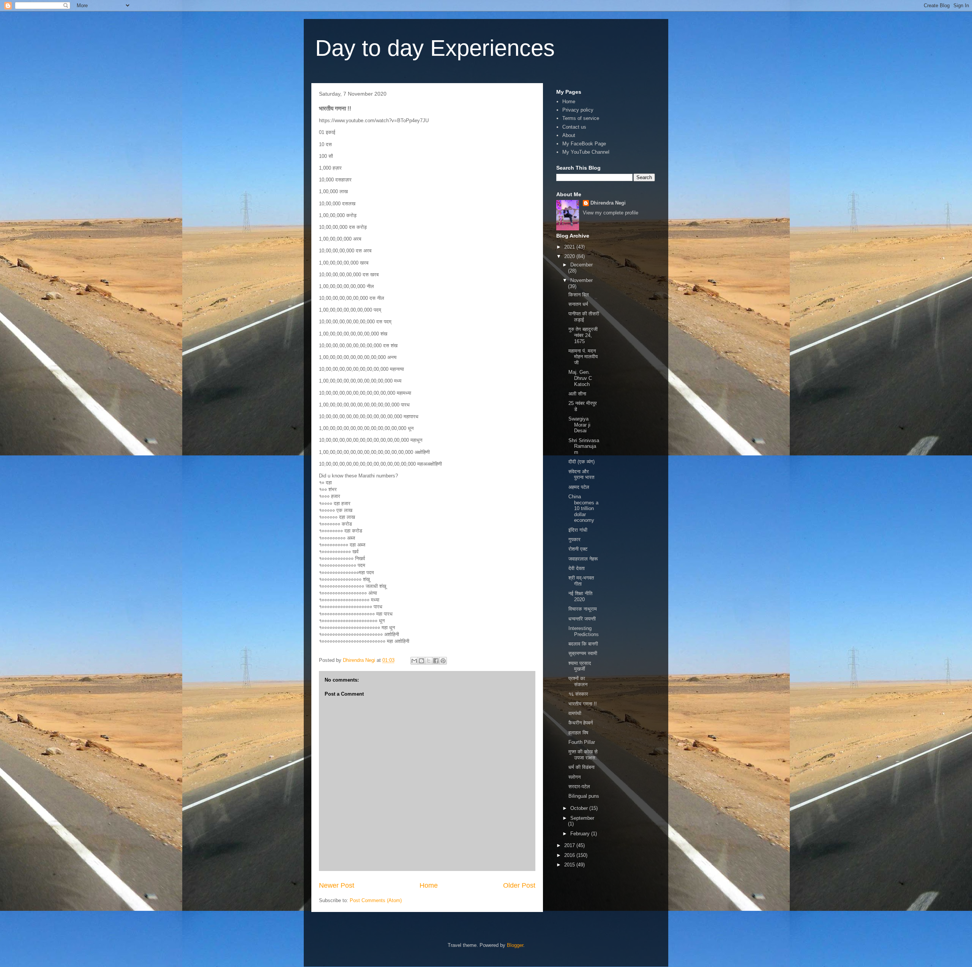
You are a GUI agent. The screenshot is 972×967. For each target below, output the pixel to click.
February (580, 833)
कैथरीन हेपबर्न (580, 723)
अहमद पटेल (578, 487)
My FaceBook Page (584, 143)
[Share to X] (428, 661)
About (568, 135)
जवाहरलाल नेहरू (583, 559)
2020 (570, 256)
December (581, 265)
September (582, 818)
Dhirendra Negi (608, 203)
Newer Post (336, 885)
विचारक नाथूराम (582, 609)
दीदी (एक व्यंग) (581, 462)
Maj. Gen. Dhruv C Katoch (580, 378)
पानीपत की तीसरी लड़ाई (583, 317)
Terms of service (580, 118)
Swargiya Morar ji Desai (579, 424)
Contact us (574, 127)
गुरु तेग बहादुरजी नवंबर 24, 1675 (583, 335)
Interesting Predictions (583, 631)
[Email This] (414, 661)
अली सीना (577, 394)
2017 (570, 845)
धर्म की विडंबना (581, 767)
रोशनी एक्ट (577, 549)
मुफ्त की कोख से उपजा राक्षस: (583, 755)
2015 (570, 865)
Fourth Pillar (581, 742)
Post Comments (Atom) (376, 900)
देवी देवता (576, 568)
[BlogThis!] (421, 661)
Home (429, 885)
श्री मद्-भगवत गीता (581, 581)
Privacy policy (577, 110)
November (581, 280)
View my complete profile (610, 213)
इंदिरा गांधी (577, 530)
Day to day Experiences (435, 48)
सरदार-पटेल (579, 786)
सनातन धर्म (578, 304)
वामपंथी (574, 713)
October (579, 808)
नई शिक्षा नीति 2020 (580, 596)
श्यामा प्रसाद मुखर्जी (579, 666)
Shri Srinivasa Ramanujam (583, 446)
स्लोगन (574, 777)
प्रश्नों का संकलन (577, 681)
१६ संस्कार (578, 694)
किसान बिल (578, 295)
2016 (570, 855)
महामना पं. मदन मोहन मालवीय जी (583, 356)
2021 (570, 247)
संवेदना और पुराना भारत (581, 474)
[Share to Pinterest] (443, 661)
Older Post (519, 885)
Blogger (515, 945)
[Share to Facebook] (436, 661)
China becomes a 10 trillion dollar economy (583, 508)
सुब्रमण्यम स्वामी (582, 653)
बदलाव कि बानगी (583, 644)
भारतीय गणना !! (582, 704)
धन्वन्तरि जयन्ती (582, 619)
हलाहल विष (578, 732)
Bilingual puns (583, 796)
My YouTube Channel (585, 152)
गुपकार (574, 539)
